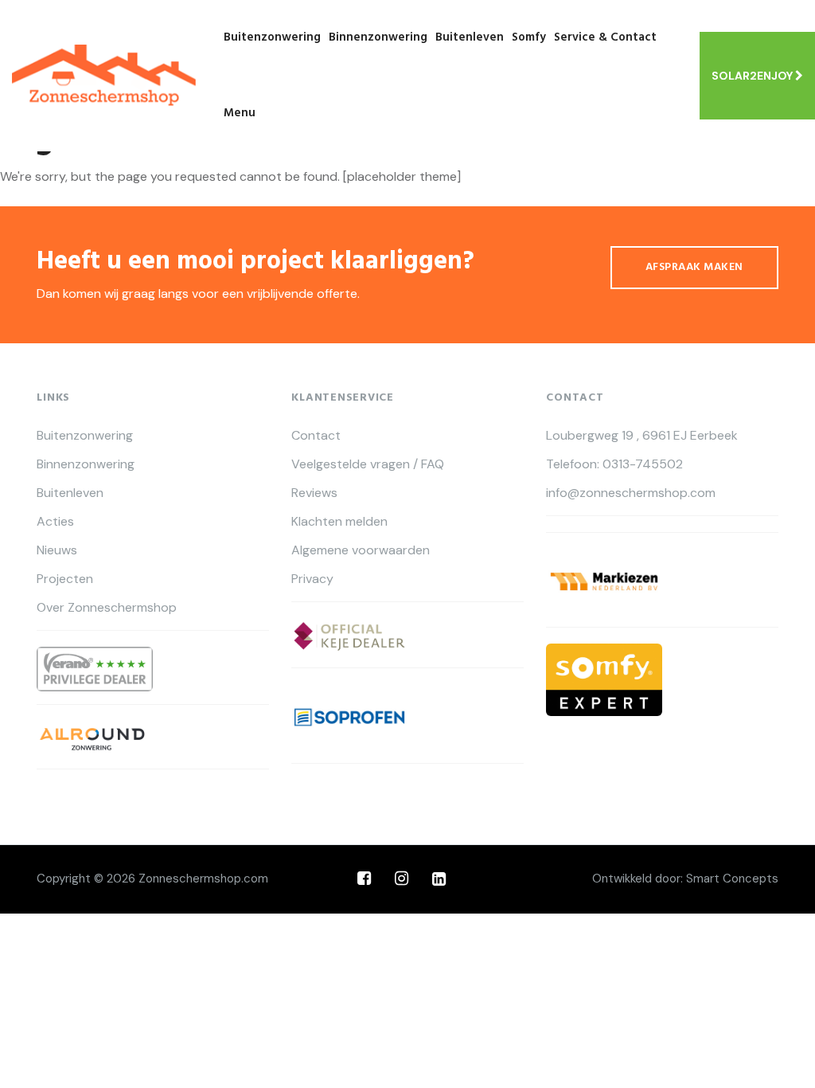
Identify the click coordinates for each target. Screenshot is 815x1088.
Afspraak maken (694, 267)
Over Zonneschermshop (107, 607)
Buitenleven (469, 37)
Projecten (65, 579)
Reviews (314, 493)
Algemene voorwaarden (360, 550)
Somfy (529, 37)
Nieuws (57, 550)
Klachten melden (339, 521)
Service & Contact (605, 37)
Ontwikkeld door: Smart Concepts (685, 878)
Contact (316, 435)
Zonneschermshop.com (203, 878)
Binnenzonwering (378, 37)
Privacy (312, 579)
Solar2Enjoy (753, 75)
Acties (55, 521)
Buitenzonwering (272, 37)
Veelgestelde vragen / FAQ (367, 464)
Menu (239, 113)
